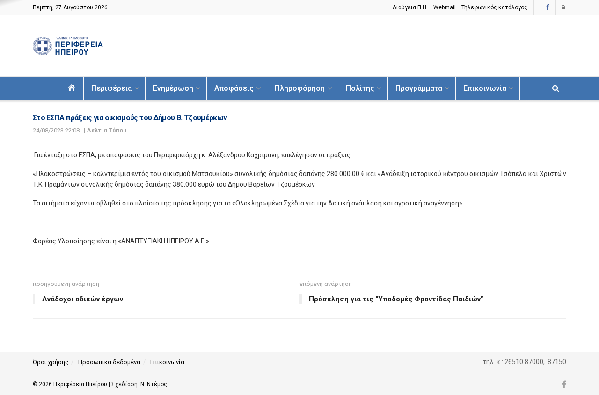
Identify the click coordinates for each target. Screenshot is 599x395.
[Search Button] (555, 88)
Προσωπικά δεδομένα (109, 362)
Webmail (444, 7)
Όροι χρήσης (50, 362)
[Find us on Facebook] (547, 7)
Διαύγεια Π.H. (410, 7)
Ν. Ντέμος (153, 384)
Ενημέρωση (173, 88)
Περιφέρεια (111, 88)
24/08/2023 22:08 (56, 130)
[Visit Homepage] (68, 46)
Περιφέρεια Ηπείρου (81, 384)
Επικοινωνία (484, 88)
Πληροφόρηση (300, 88)
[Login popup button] (564, 7)
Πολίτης (360, 88)
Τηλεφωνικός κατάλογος (494, 7)
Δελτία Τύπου (106, 130)
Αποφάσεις (234, 88)
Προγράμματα (418, 88)
